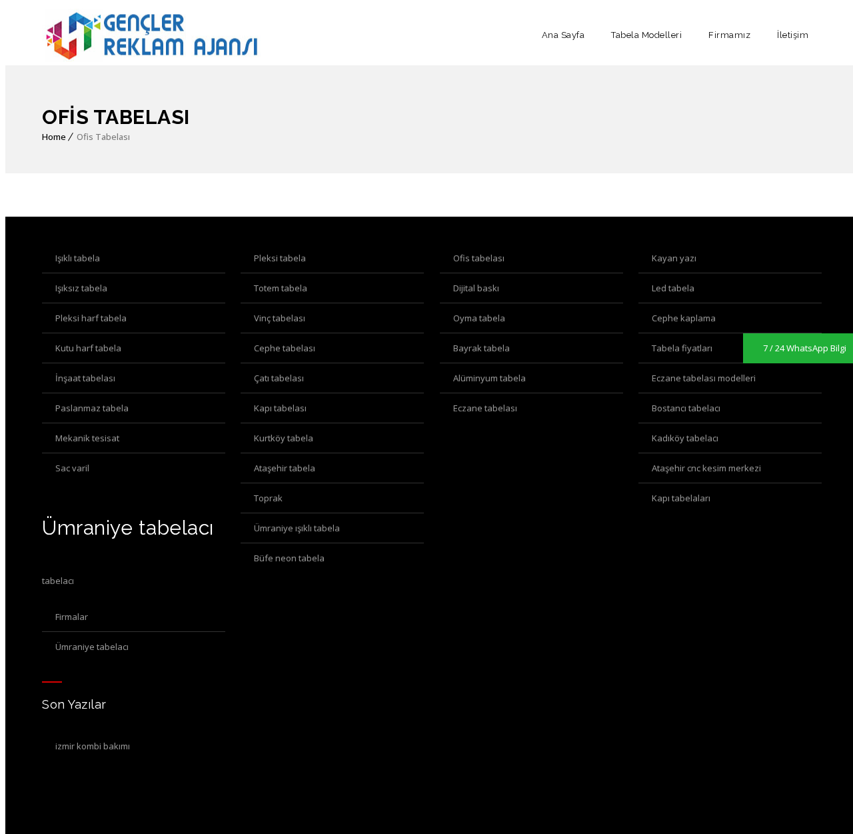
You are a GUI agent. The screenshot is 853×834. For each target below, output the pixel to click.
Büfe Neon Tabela (289, 558)
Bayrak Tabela (481, 348)
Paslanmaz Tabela (92, 408)
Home (54, 137)
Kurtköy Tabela (283, 438)
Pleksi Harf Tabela (91, 318)
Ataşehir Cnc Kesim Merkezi (706, 468)
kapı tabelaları (681, 498)
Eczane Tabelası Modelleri (704, 378)
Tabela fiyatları (682, 348)
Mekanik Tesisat (87, 438)
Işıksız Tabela (81, 288)
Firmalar (71, 617)
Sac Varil (72, 468)
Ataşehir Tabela (284, 468)
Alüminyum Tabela (489, 378)
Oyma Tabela (479, 318)
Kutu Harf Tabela (88, 348)
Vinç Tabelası (279, 318)
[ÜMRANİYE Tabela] (151, 35)
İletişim (792, 35)
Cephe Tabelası (284, 348)
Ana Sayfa (563, 35)
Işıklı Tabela (77, 258)
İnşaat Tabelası (85, 378)
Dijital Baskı (476, 288)
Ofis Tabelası (478, 258)
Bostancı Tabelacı (686, 408)
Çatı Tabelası (279, 378)
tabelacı (58, 581)
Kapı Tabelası (280, 408)
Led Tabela (673, 288)
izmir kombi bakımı (92, 746)
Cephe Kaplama (684, 318)
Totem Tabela (280, 288)
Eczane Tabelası (485, 408)
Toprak (268, 498)
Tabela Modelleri (646, 35)
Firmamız (729, 35)
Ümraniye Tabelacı (92, 647)
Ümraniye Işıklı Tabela (297, 528)
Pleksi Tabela (280, 258)
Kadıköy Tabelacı (685, 438)
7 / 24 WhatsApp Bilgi (804, 348)
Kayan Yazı (674, 258)
